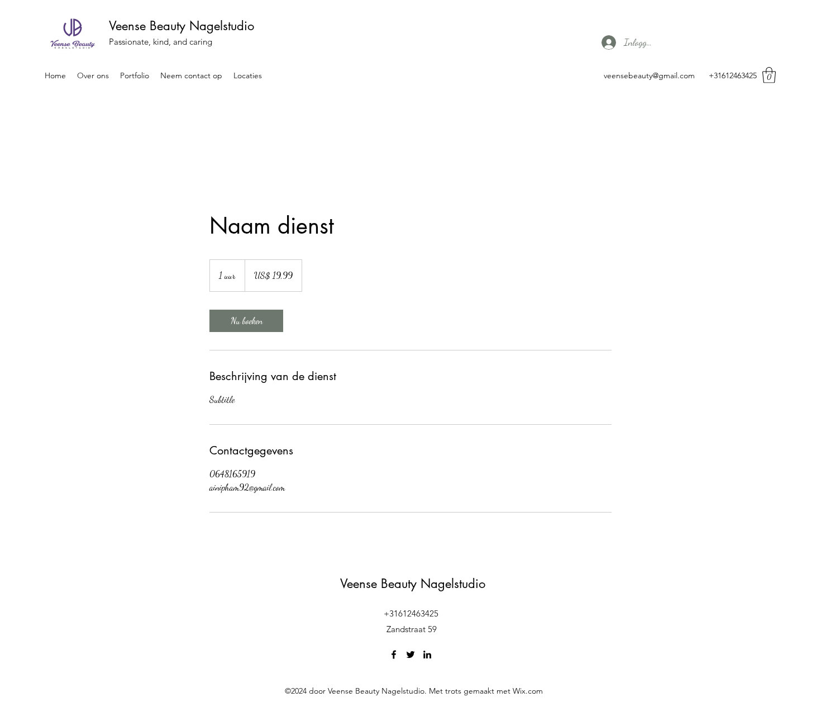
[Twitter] (410, 654)
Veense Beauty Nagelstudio (181, 26)
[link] (246, 321)
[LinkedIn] (427, 654)
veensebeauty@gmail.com (649, 75)
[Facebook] (393, 654)
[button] (769, 75)
